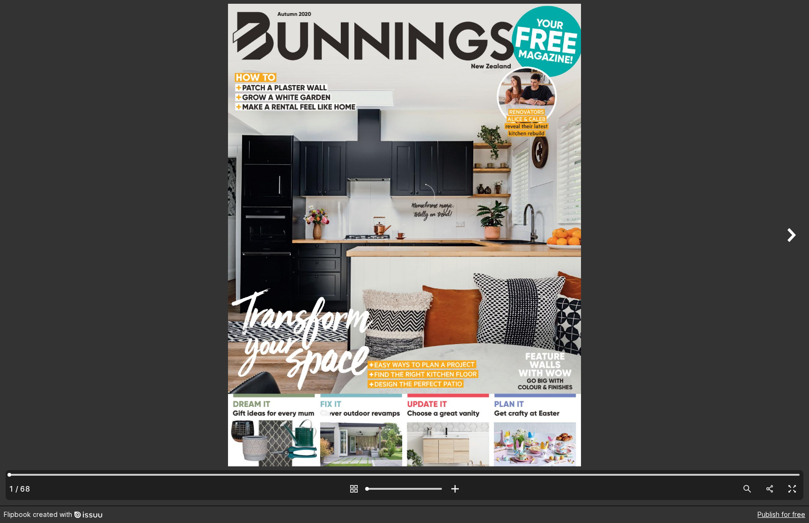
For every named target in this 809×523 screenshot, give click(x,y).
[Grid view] (354, 488)
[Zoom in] (455, 488)
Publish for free (781, 514)
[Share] (769, 488)
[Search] (747, 488)
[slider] (404, 489)
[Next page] (790, 253)
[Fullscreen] (792, 488)
